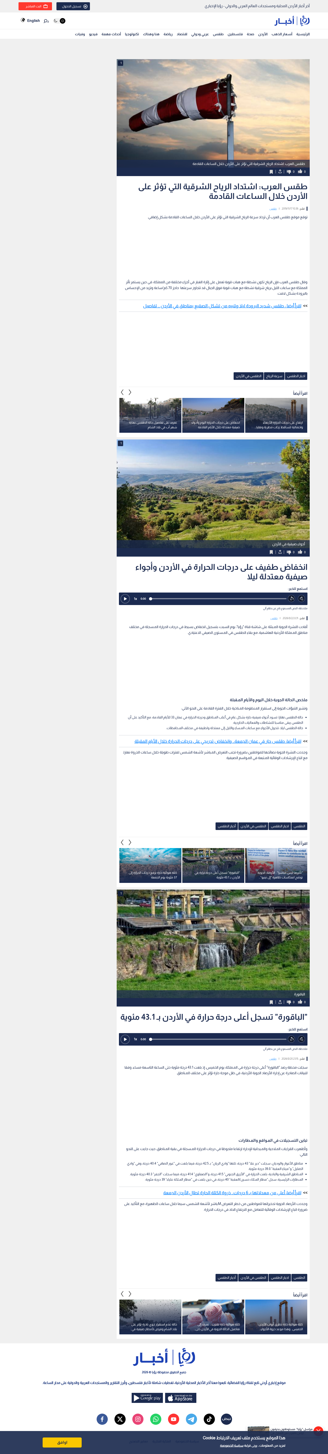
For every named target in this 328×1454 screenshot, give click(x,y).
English (33, 21)
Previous (130, 392)
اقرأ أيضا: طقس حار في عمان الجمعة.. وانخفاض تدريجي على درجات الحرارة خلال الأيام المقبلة (218, 741)
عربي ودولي (200, 34)
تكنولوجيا (132, 34)
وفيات (80, 34)
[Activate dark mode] (59, 20)
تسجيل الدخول (71, 6)
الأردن (263, 34)
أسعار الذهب (282, 34)
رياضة (168, 34)
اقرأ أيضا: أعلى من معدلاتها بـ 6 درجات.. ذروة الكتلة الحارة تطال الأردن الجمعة (232, 1192)
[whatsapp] (155, 1419)
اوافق (62, 1442)
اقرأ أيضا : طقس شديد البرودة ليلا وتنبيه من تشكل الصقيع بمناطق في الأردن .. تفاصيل (222, 305)
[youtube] (173, 1419)
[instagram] (137, 1419)
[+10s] (302, 599)
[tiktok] (209, 1419)
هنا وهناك (151, 34)
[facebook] (102, 1419)
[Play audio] (125, 599)
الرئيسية (303, 34)
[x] (120, 1419)
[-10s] (291, 599)
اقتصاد (182, 34)
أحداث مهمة (111, 34)
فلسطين (235, 34)
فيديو (93, 34)
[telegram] (191, 1419)
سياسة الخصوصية (231, 1445)
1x (135, 599)
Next (122, 392)
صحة (250, 34)
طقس (218, 34)
